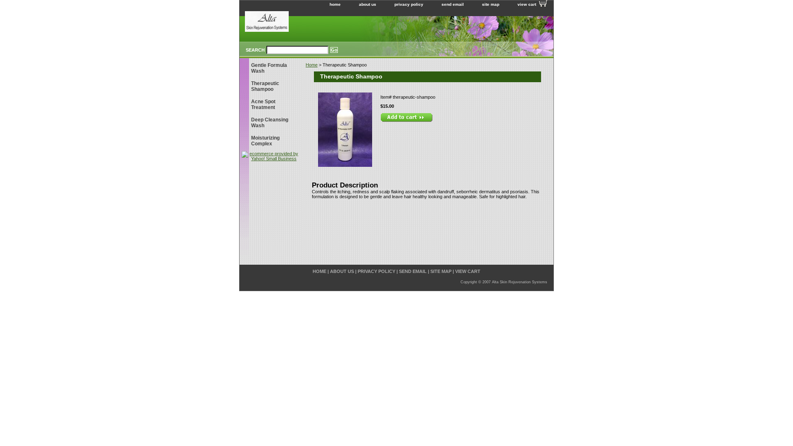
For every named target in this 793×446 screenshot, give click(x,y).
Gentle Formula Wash (269, 68)
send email (453, 4)
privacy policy (408, 4)
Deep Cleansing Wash (269, 122)
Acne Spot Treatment (263, 104)
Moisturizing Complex (265, 141)
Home (312, 64)
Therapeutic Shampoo (265, 86)
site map (490, 4)
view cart (527, 4)
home (335, 4)
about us (367, 4)
